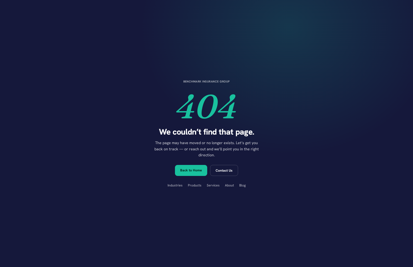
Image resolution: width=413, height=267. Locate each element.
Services (213, 185)
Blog (242, 185)
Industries (175, 185)
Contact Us (224, 170)
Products (194, 185)
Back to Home (191, 170)
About (229, 185)
